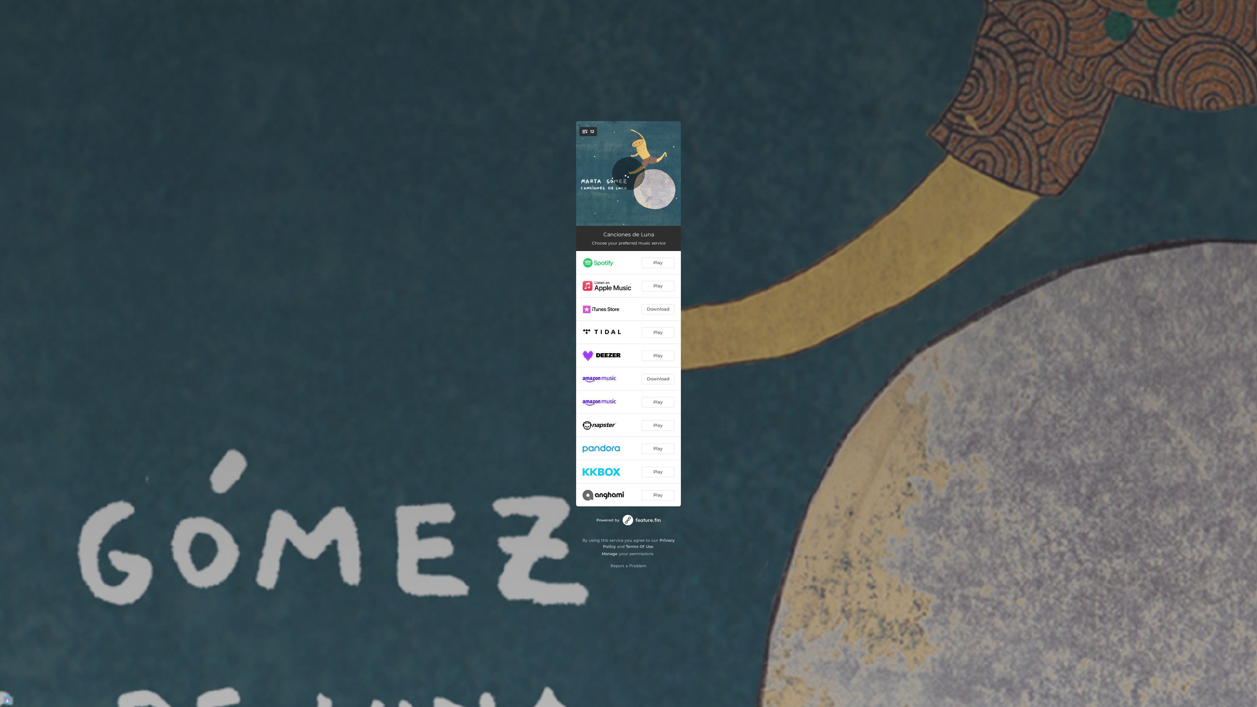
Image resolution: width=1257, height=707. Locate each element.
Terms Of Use (639, 546)
